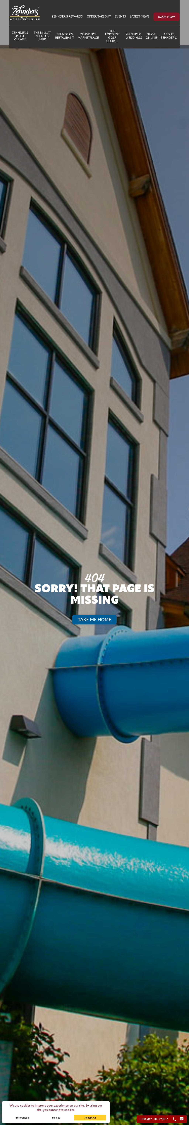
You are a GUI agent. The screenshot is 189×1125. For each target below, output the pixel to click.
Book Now (166, 17)
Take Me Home (94, 620)
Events (120, 16)
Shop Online (151, 36)
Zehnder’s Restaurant (64, 36)
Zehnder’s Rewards (67, 16)
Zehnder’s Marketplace (88, 36)
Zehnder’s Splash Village (20, 36)
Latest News (139, 16)
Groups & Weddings (134, 36)
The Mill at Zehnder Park (42, 36)
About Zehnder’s (169, 36)
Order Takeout (99, 16)
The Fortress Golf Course (112, 36)
